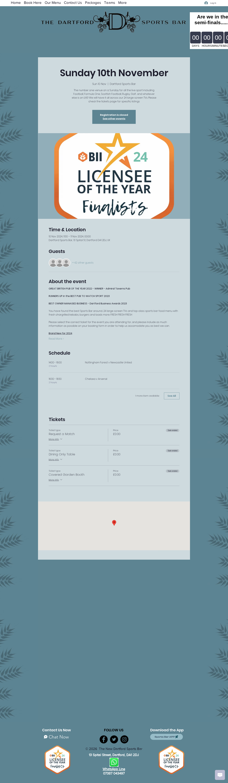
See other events (114, 118)
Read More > (56, 339)
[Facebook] (104, 739)
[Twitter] (114, 739)
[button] (110, 2)
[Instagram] (124, 739)
